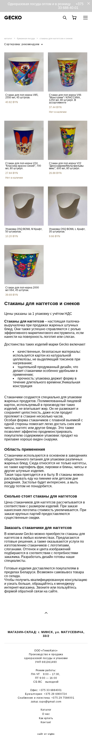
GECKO (13, 17)
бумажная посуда (26, 38)
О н (44, 713)
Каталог (46, 709)
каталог (8, 38)
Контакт (46, 722)
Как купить (46, 718)
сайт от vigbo (46, 734)
